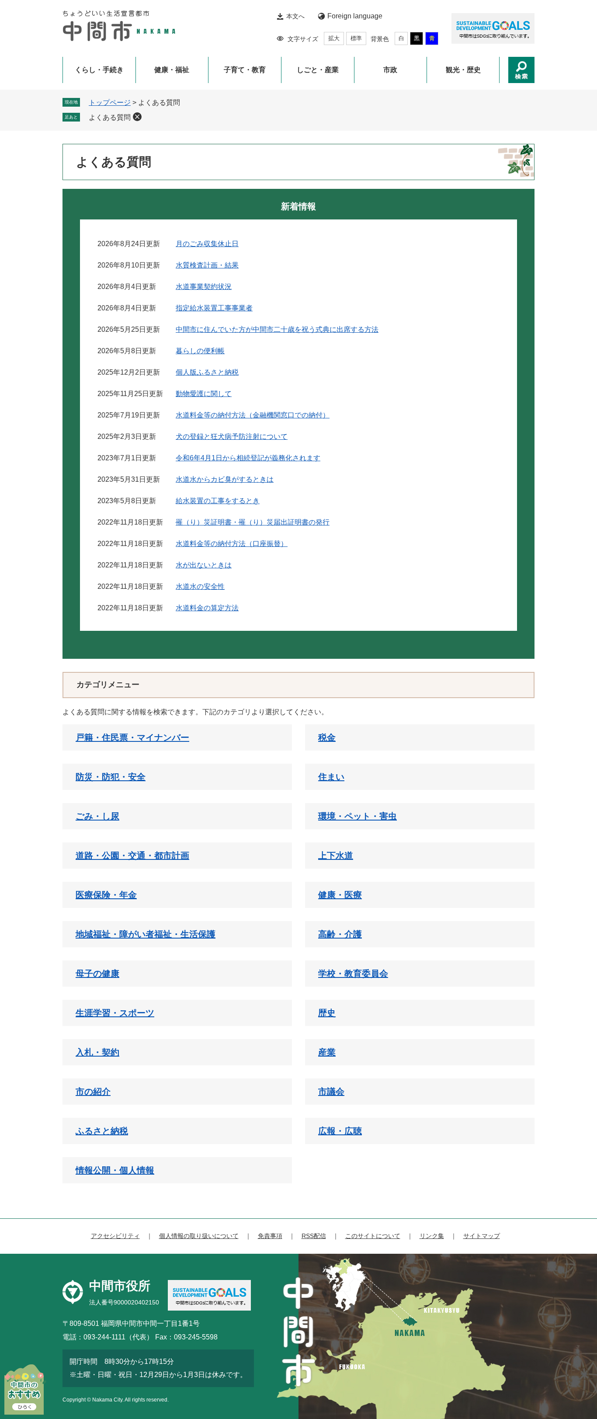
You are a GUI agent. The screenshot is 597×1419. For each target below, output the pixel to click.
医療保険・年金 (106, 895)
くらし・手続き (99, 69)
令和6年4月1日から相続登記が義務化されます (248, 458)
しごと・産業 (318, 69)
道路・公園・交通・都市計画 (132, 855)
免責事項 (270, 1235)
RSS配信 (314, 1235)
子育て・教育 (245, 69)
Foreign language (354, 16)
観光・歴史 (463, 69)
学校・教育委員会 (353, 973)
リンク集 (432, 1235)
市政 (390, 69)
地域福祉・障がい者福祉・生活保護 (145, 934)
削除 (137, 116)
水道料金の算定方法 (207, 608)
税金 (327, 737)
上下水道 (335, 855)
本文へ (295, 16)
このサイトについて (372, 1235)
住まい (331, 777)
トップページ (110, 102)
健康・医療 (340, 895)
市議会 (331, 1091)
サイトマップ (481, 1235)
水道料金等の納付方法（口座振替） (232, 543)
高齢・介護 (340, 934)
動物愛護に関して (204, 393)
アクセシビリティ (115, 1235)
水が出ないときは (204, 565)
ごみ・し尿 (97, 816)
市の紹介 (93, 1091)
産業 (327, 1052)
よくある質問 (110, 117)
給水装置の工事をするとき (218, 500)
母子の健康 (97, 973)
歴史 (327, 1013)
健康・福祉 (171, 69)
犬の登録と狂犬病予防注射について (232, 436)
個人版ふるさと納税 (207, 372)
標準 (356, 38)
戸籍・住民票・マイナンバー (132, 737)
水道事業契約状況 (204, 286)
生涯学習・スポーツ (115, 1013)
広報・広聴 (340, 1131)
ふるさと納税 (102, 1131)
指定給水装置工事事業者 (214, 308)
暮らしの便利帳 (200, 351)
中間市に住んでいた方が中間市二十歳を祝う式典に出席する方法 (277, 329)
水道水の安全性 (200, 586)
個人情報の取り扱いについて (199, 1235)
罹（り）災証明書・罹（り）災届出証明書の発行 (253, 522)
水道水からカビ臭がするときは (225, 479)
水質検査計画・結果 (207, 265)
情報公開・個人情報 (115, 1170)
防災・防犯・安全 (111, 777)
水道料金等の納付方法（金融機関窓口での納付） (253, 415)
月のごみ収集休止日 (207, 243)
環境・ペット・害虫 (357, 816)
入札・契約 (97, 1052)
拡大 (334, 38)
